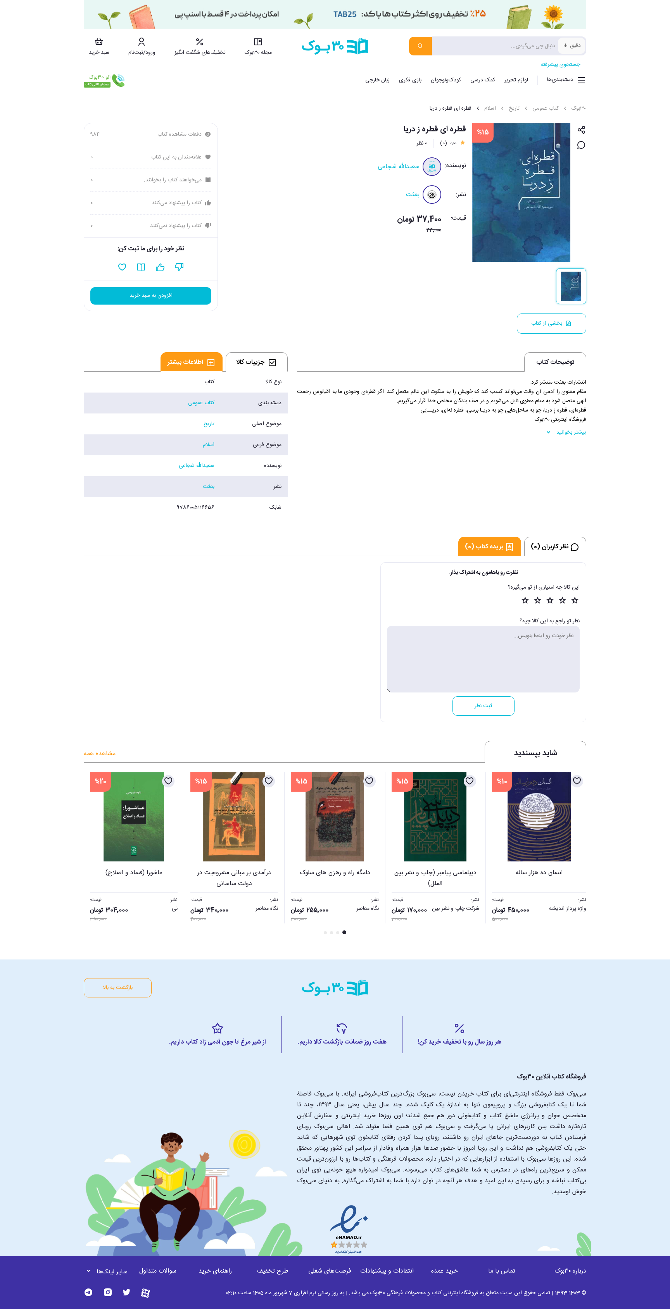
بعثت (413, 194)
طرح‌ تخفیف (272, 1271)
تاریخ (514, 108)
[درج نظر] (581, 145)
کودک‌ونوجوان (446, 80)
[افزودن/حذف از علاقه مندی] (577, 781)
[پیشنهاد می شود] (160, 267)
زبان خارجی (377, 80)
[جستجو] (420, 46)
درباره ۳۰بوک (570, 1271)
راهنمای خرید (215, 1271)
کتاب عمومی (545, 108)
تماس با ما (501, 1271)
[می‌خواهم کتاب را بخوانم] (141, 267)
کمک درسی (482, 80)
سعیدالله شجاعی (399, 167)
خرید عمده (444, 1271)
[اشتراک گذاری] (581, 130)
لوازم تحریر (516, 80)
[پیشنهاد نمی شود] (179, 267)
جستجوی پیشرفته (560, 64)
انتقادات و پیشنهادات (387, 1271)
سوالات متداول (157, 1271)
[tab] (257, 362)
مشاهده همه (100, 754)
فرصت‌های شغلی (329, 1271)
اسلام (490, 108)
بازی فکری (410, 80)
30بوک (579, 108)
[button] (94, 854)
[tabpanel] (186, 445)
